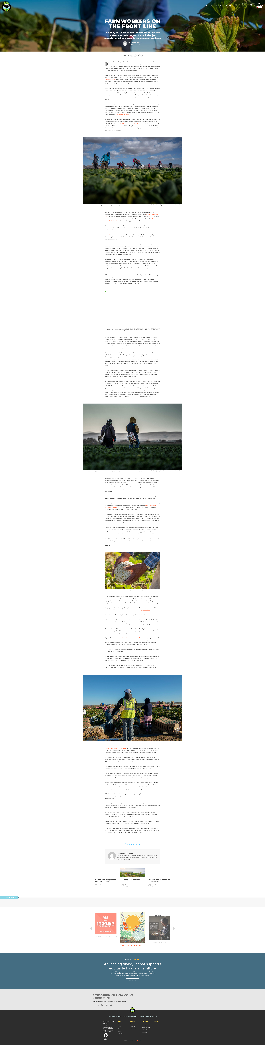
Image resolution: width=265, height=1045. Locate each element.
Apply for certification (145, 1024)
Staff (119, 1026)
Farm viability (133, 1028)
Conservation (133, 1026)
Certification (209, 5)
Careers (120, 1036)
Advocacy (229, 5)
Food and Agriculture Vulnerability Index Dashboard (131, 123)
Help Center (259, 5)
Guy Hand (127, 884)
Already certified (146, 1027)
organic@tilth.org (109, 1030)
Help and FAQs (145, 1029)
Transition (132, 1024)
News (119, 1031)
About (237, 5)
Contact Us (144, 1032)
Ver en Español (137, 1040)
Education (219, 5)
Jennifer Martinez (109, 235)
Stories (245, 5)
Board (119, 1028)
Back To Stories (134, 844)
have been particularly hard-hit (123, 114)
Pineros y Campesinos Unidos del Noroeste (116, 748)
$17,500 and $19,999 (110, 79)
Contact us (120, 1033)
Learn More (132, 980)
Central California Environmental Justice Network (134, 638)
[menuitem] (209, 5)
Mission (120, 1024)
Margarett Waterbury (135, 42)
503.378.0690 (109, 1027)
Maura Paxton (155, 884)
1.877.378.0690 (110, 1028)
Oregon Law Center (145, 610)
